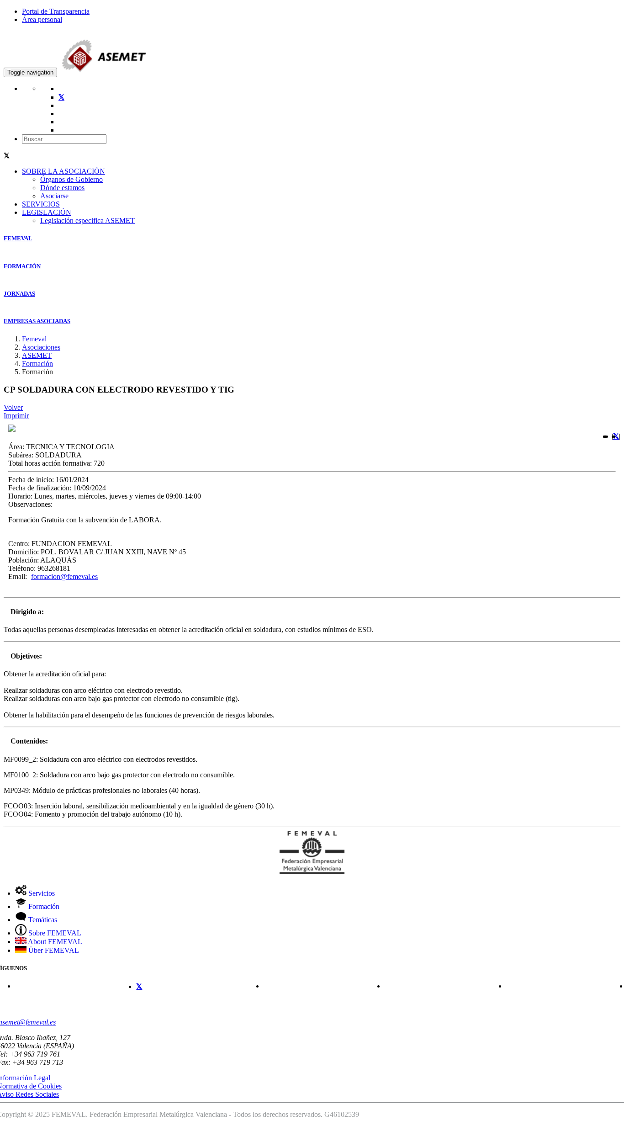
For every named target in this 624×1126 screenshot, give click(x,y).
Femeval (34, 339)
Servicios (40, 893)
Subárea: (20, 455)
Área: (16, 447)
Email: (17, 576)
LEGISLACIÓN (46, 212)
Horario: (20, 496)
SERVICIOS (41, 204)
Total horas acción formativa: (50, 463)
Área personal (42, 19)
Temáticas (41, 920)
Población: (23, 560)
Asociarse (54, 196)
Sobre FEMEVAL (53, 933)
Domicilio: (23, 552)
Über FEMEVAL (52, 950)
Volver (13, 407)
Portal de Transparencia (56, 11)
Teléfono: (22, 568)
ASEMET (37, 355)
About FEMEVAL (54, 941)
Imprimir (16, 416)
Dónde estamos (62, 187)
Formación (37, 363)
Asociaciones (41, 347)
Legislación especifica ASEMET (87, 220)
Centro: (19, 543)
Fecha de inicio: (31, 479)
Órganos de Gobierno (71, 179)
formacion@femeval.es (64, 576)
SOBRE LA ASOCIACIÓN (63, 171)
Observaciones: (30, 504)
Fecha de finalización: (39, 488)
